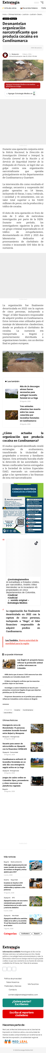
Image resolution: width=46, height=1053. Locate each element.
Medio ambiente (16, 862)
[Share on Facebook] (8, 48)
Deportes (12, 789)
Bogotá (13, 19)
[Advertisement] (23, 121)
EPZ (13, 898)
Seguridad (14, 880)
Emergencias (14, 737)
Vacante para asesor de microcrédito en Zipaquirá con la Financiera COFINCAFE (15, 746)
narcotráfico (8, 713)
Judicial (33, 14)
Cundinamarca (28, 710)
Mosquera (6, 737)
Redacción (15, 54)
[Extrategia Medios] (11, 3)
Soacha (6, 880)
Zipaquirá (6, 752)
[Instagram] (9, 969)
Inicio (5, 14)
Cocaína (17, 710)
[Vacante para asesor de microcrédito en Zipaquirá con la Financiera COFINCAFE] (37, 747)
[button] (41, 3)
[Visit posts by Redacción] (5, 55)
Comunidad (14, 752)
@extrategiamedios (18, 579)
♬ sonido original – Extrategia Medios (18, 601)
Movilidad (15, 915)
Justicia (25, 14)
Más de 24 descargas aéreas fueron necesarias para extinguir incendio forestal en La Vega (30, 392)
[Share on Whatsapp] (12, 48)
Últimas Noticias (14, 14)
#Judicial (13, 595)
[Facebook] (5, 969)
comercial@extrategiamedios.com (23, 994)
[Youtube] (14, 969)
